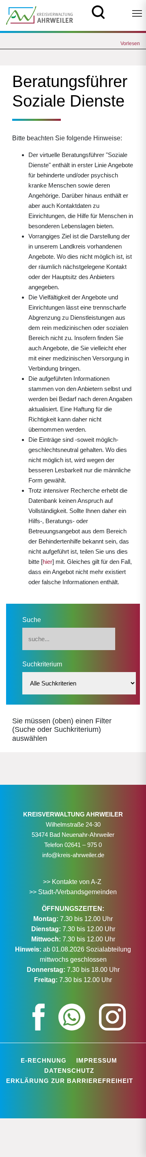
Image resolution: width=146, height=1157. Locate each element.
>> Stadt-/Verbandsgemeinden (73, 891)
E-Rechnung (44, 1060)
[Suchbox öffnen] (98, 11)
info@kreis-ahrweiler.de (73, 854)
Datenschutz (69, 1070)
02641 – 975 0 (83, 844)
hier (47, 561)
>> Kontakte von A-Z (73, 881)
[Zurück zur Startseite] (39, 14)
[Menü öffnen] (137, 13)
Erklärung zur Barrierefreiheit (69, 1080)
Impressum (96, 1060)
